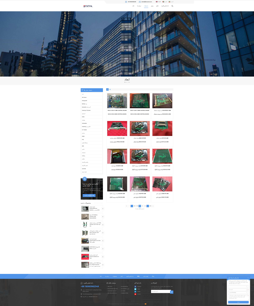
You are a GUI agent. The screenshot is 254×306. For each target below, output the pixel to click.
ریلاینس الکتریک (85, 162)
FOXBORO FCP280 (124, 293)
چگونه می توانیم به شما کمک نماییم (90, 185)
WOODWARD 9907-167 (112, 291)
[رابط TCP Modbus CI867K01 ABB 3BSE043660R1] (85, 217)
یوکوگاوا (83, 156)
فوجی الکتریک (85, 165)
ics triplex (84, 130)
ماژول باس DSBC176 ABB (162, 193)
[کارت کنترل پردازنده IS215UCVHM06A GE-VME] (85, 257)
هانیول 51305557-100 (125, 288)
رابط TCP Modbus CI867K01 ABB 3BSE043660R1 (93, 216)
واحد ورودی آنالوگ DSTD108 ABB (140, 166)
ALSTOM (84, 169)
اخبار (122, 276)
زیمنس (83, 133)
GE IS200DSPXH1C (124, 286)
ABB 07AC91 (110, 286)
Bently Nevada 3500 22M (112, 288)
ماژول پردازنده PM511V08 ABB (117, 138)
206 (150, 206)
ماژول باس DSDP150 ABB (140, 193)
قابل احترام (84, 172)
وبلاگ (153, 276)
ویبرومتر (83, 152)
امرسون (83, 113)
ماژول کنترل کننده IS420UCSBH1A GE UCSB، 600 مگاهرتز (95, 240)
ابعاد (129, 82)
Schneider (84, 123)
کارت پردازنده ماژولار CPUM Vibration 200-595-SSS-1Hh (95, 224)
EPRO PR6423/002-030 (112, 293)
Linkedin (138, 291)
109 (137, 206)
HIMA (83, 136)
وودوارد (83, 120)
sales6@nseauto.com (146, 2)
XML (138, 276)
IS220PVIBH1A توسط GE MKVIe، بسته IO (95, 247)
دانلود (157, 5)
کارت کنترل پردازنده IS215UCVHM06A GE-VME (94, 256)
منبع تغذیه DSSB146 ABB (117, 166)
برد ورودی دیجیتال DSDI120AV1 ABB (162, 110)
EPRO (83, 117)
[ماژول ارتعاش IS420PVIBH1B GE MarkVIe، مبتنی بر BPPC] (85, 209)
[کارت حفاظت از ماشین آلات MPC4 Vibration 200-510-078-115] (85, 233)
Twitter (138, 289)
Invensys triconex (86, 110)
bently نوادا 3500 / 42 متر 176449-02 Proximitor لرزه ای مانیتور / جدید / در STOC (95, 264)
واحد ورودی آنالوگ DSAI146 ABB (117, 193)
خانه (133, 5)
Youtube (139, 294)
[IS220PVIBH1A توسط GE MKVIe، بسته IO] (85, 249)
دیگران (83, 159)
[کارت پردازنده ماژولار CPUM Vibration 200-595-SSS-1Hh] (85, 225)
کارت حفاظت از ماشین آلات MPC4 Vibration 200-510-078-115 (95, 232)
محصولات (146, 5)
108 (134, 206)
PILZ (83, 139)
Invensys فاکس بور (86, 126)
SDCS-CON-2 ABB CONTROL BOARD (139, 110)
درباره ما (139, 5)
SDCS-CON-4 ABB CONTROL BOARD (117, 110)
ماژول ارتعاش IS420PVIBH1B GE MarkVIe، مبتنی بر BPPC (95, 208)
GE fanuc (84, 97)
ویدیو (152, 5)
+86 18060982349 (132, 2)
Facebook (139, 286)
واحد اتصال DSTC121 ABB (162, 138)
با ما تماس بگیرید (165, 5)
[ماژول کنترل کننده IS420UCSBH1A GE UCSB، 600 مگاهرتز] (85, 241)
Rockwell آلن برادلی (86, 107)
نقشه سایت (145, 276)
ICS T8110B (123, 291)
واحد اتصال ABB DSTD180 (140, 138)
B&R (83, 146)
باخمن (83, 149)
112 (145, 206)
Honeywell (84, 100)
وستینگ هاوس (85, 143)
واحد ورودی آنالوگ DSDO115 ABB (162, 166)
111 (142, 206)
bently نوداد (84, 104)
